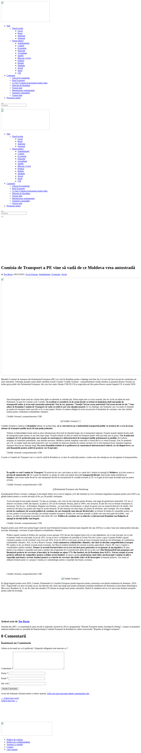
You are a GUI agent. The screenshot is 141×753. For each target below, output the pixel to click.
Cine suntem (12, 749)
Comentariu (7, 668)
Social (20, 68)
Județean (21, 36)
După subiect (18, 41)
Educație (21, 50)
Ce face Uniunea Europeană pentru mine (30, 83)
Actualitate (22, 53)
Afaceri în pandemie (21, 78)
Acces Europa (31, 274)
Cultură (21, 46)
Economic (22, 48)
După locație (17, 28)
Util (19, 73)
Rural (20, 33)
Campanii (11, 75)
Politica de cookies (15, 739)
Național (21, 38)
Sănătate (21, 65)
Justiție (21, 55)
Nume (4, 673)
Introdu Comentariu (9, 689)
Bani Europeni (18, 80)
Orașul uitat (17, 88)
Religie (21, 63)
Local (20, 31)
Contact (10, 747)
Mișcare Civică (24, 58)
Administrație (23, 43)
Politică (21, 60)
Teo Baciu (8, 274)
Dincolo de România (21, 85)
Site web (5, 683)
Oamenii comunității (21, 93)
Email (4, 678)
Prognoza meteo (14, 98)
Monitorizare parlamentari (23, 90)
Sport (20, 70)
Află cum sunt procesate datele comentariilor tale (68, 693)
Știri (8, 26)
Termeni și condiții (15, 744)
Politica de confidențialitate (18, 742)
